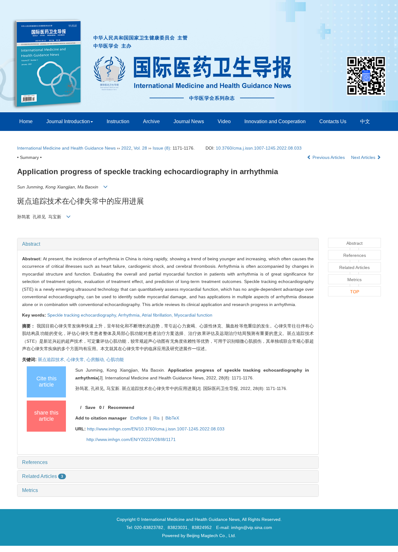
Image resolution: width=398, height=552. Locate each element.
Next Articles (364, 157)
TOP (354, 291)
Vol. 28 (140, 148)
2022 (126, 148)
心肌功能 (115, 359)
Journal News (189, 121)
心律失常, (76, 359)
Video (224, 121)
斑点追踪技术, (52, 359)
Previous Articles (328, 157)
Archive (151, 121)
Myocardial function (193, 315)
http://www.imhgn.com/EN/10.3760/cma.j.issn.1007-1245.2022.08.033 (155, 428)
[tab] (167, 244)
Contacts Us (332, 121)
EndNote (138, 417)
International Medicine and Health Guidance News (66, 148)
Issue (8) (161, 148)
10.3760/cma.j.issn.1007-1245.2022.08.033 (259, 148)
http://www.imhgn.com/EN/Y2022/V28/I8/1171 (131, 439)
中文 (365, 121)
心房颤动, (96, 359)
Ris (156, 417)
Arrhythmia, (130, 315)
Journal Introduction (68, 121)
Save (90, 407)
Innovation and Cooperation (275, 121)
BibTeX (172, 417)
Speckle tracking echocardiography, (82, 315)
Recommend (121, 407)
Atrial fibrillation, (158, 315)
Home (26, 121)
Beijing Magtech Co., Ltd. (211, 535)
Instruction (118, 121)
